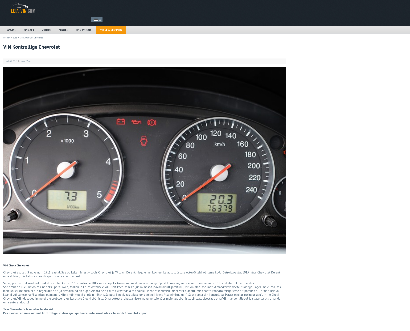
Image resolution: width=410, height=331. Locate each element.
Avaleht (11, 29)
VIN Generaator (84, 29)
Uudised (46, 29)
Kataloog (29, 29)
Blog (15, 37)
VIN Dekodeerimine (111, 29)
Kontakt (63, 29)
